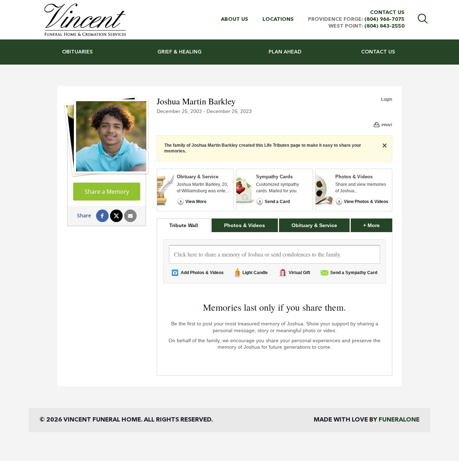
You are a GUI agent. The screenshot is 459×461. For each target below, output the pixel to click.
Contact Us (387, 12)
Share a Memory (107, 192)
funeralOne (399, 420)
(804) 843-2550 (384, 26)
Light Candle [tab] (255, 272)
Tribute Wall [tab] (183, 225)
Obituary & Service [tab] (314, 225)
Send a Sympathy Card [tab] (353, 272)
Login (386, 99)
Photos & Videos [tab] (244, 225)
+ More (377, 225)
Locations (278, 19)
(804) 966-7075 (384, 19)
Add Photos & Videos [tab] (202, 272)
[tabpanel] (274, 303)
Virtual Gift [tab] (299, 272)
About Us (234, 19)
